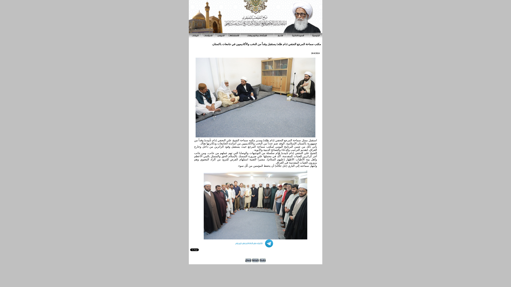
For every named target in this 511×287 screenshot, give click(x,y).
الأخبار (280, 35)
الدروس (221, 35)
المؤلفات (208, 35)
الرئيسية (316, 35)
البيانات (195, 35)
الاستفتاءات (234, 35)
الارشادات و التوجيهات (257, 35)
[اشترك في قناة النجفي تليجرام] (251, 246)
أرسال (248, 260)
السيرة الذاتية (298, 35)
